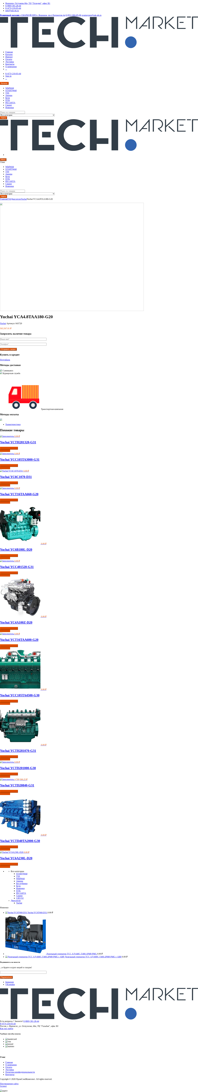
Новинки (9, 107)
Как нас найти (6, 1028)
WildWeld (9, 88)
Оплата (8, 59)
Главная (9, 52)
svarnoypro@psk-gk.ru (91, 15)
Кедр (7, 98)
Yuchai (24, 199)
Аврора (8, 95)
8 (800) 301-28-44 (13, 6)
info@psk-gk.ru (12, 10)
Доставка (9, 62)
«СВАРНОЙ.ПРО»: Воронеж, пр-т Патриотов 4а (32, 15)
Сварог (8, 105)
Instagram (9, 982)
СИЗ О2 (20, 898)
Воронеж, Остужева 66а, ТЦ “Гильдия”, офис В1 (27, 3)
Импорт (9, 57)
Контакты (9, 64)
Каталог (9, 54)
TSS (7, 93)
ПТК (7, 100)
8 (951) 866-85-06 (73, 15)
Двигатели (16, 199)
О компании (11, 66)
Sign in (8, 76)
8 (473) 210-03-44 (13, 8)
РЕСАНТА (10, 103)
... (6, 69)
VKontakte (10, 984)
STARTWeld (11, 90)
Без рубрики (21, 883)
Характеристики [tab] (13, 424)
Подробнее (5, 451)
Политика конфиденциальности (20, 1072)
